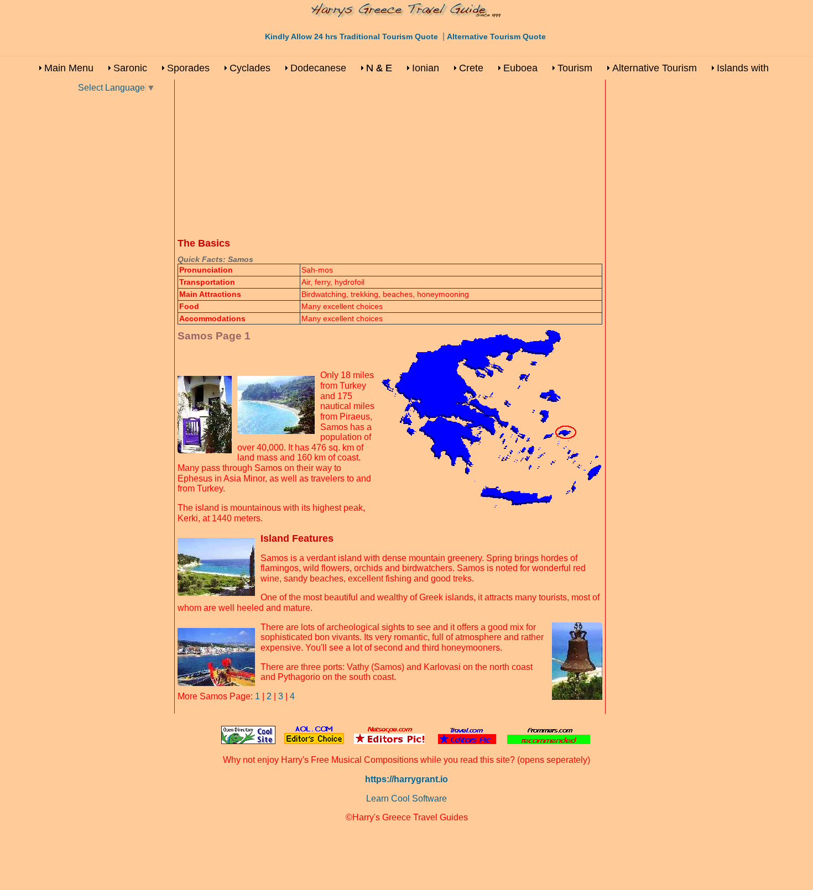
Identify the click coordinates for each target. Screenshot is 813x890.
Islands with (743, 68)
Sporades (188, 68)
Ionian (425, 68)
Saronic (130, 68)
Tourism (574, 68)
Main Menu (68, 68)
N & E (379, 68)
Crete (471, 68)
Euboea (520, 68)
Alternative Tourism (654, 68)
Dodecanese (318, 68)
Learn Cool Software (406, 798)
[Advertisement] (124, 259)
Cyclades (250, 68)
